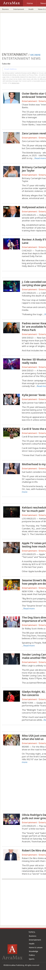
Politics (32, 955)
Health (30, 9)
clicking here (15, 83)
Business (5, 9)
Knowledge (33, 951)
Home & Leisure (35, 947)
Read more (40, 158)
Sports (31, 959)
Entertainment (18, 9)
